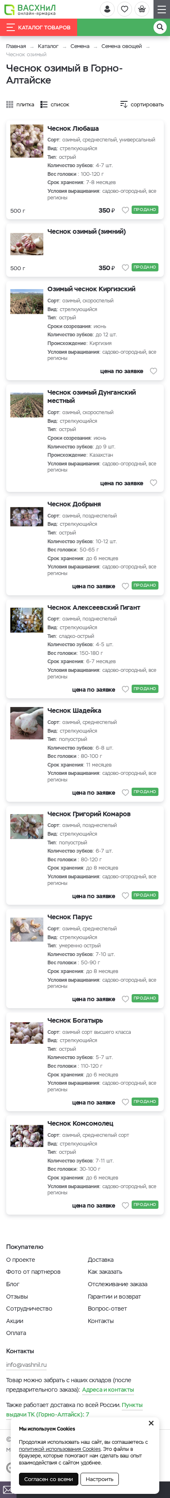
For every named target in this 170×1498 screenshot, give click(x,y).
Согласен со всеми (48, 1479)
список (60, 104)
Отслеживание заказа (117, 1284)
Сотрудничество (29, 1308)
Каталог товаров (44, 27)
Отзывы (17, 1296)
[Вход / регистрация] (107, 9)
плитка (25, 104)
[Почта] (8, 1489)
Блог (12, 1284)
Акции (14, 1321)
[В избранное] (125, 210)
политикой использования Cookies (60, 1449)
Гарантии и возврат (114, 1296)
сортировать (147, 104)
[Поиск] (160, 27)
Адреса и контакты (108, 1389)
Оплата (16, 1333)
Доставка (100, 1259)
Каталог (48, 46)
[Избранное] (124, 9)
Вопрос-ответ (107, 1308)
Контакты (101, 1321)
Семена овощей (122, 46)
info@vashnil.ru (26, 1365)
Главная (16, 46)
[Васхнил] (30, 9)
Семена (80, 46)
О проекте (20, 1259)
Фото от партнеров (33, 1271)
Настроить (99, 1479)
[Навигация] (161, 9)
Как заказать (105, 1271)
